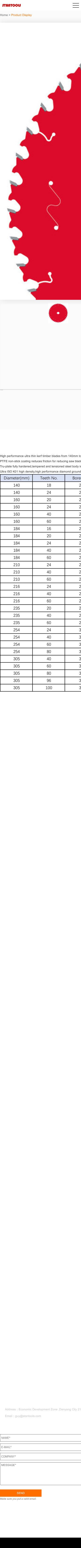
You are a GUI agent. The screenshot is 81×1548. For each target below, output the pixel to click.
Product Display (21, 15)
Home (4, 15)
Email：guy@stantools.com (24, 1416)
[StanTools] (11, 7)
